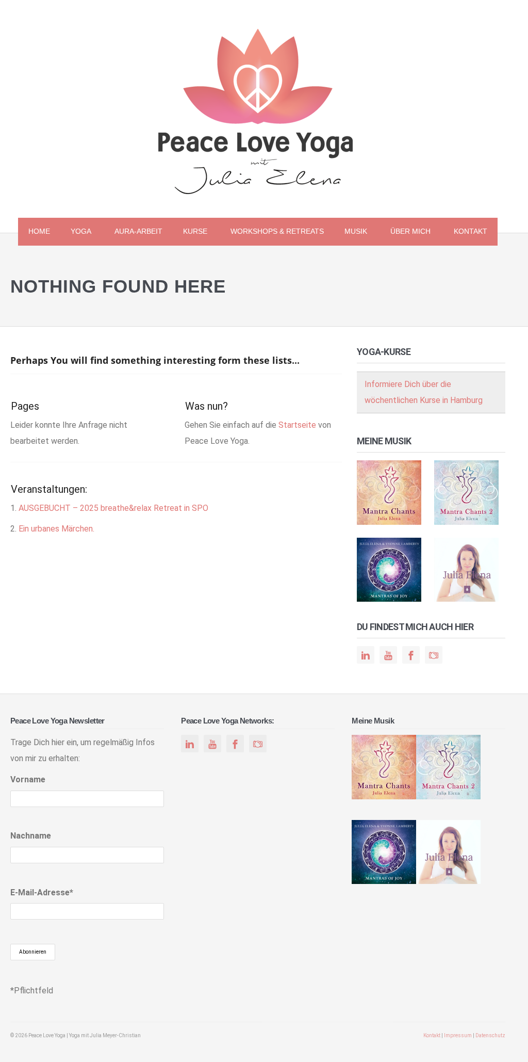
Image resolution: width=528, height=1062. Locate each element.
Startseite (297, 425)
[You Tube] (388, 656)
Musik (350, 233)
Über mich (405, 233)
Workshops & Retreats (277, 231)
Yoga (75, 233)
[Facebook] (411, 656)
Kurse (190, 233)
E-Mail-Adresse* (41, 892)
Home (39, 231)
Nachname (30, 836)
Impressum (458, 1035)
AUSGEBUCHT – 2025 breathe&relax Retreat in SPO (113, 508)
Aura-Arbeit (138, 231)
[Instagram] (433, 656)
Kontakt (470, 231)
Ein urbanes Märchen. (56, 529)
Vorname (27, 779)
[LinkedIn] (365, 656)
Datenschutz (490, 1035)
